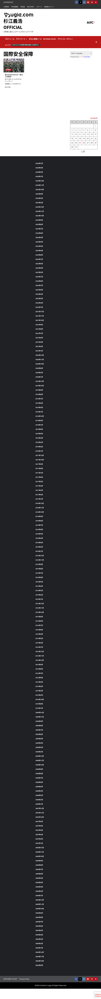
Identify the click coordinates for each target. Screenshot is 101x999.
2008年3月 (39, 795)
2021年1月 (39, 351)
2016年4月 (39, 538)
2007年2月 (39, 839)
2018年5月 (39, 434)
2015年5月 (39, 582)
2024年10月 (40, 216)
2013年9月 (39, 665)
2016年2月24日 (18, 79)
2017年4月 (39, 486)
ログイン (39, 7)
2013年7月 (39, 673)
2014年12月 (40, 603)
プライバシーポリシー (65, 39)
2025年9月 (39, 194)
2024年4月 (39, 242)
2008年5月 (39, 787)
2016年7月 (39, 525)
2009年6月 (39, 734)
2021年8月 (39, 329)
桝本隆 (23, 7)
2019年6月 (39, 403)
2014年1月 (39, 647)
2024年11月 (40, 211)
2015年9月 (39, 564)
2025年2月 (39, 203)
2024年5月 (39, 237)
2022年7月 (39, 285)
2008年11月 (40, 760)
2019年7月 (39, 399)
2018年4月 (39, 438)
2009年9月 (39, 721)
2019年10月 (40, 386)
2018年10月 (40, 416)
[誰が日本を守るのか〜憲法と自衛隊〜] (13, 65)
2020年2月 (39, 373)
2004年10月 (40, 961)
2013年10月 (40, 660)
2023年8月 (39, 255)
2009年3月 (39, 747)
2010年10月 (40, 699)
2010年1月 (39, 708)
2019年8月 (39, 394)
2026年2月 (39, 172)
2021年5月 (39, 338)
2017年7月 (39, 473)
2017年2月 (39, 495)
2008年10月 (40, 765)
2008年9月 (39, 769)
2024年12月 (40, 207)
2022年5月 (39, 290)
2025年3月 (39, 198)
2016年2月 (39, 547)
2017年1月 (39, 499)
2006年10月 (40, 856)
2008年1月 (39, 804)
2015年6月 (39, 577)
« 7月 (83, 151)
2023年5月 (39, 268)
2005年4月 (39, 935)
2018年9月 (39, 420)
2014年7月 (39, 625)
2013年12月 (40, 651)
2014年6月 (39, 630)
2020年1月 (39, 377)
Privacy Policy (24, 979)
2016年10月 (40, 512)
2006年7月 (39, 869)
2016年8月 (39, 521)
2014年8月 (39, 621)
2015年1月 (39, 599)
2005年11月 (40, 904)
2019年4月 (39, 407)
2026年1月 (39, 176)
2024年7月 (39, 229)
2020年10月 (40, 364)
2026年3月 (39, 168)
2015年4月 (39, 586)
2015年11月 (40, 560)
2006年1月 (39, 895)
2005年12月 (40, 900)
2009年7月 (39, 730)
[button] (96, 42)
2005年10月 (40, 909)
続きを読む (8, 87)
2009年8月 (39, 726)
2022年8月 (39, 281)
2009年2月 (39, 752)
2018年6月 (39, 429)
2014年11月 (40, 608)
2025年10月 (40, 189)
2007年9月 (39, 821)
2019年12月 (40, 381)
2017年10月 (40, 460)
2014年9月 (39, 617)
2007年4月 (39, 830)
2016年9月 (39, 516)
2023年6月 (39, 264)
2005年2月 (39, 943)
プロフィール (9, 39)
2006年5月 (39, 878)
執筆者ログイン (49, 7)
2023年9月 (39, 250)
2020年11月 (40, 359)
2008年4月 (39, 791)
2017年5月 (39, 481)
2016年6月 (39, 529)
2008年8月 (39, 773)
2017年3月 (39, 490)
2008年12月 (40, 756)
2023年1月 (39, 277)
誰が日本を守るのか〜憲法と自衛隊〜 (14, 76)
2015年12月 (40, 556)
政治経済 (8, 70)
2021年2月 (39, 346)
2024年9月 (39, 220)
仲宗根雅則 (14, 7)
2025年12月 (40, 181)
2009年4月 (39, 743)
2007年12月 (40, 808)
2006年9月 (39, 861)
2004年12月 (40, 952)
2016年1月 (39, 551)
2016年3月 (39, 542)
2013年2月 (39, 695)
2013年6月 (39, 678)
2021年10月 (40, 320)
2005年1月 (39, 948)
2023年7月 (39, 259)
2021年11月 (40, 316)
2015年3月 (39, 590)
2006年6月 (39, 874)
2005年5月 (39, 930)
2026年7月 (39, 163)
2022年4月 (39, 294)
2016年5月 (39, 534)
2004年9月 (39, 965)
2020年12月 (40, 355)
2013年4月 (39, 686)
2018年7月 (39, 425)
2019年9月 (39, 390)
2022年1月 (39, 307)
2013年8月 (39, 669)
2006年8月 (39, 865)
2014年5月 (39, 634)
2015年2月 (39, 595)
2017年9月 (39, 464)
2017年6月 (39, 477)
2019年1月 (39, 412)
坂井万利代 (30, 7)
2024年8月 (39, 224)
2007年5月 (39, 826)
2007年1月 (39, 843)
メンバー (22, 45)
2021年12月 (40, 311)
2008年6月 (39, 782)
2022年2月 (39, 303)
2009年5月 (39, 739)
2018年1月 (39, 451)
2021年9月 (39, 325)
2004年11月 (40, 956)
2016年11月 (40, 508)
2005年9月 (39, 913)
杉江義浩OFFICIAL (12, 24)
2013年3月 (39, 691)
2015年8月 (39, 569)
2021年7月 (39, 333)
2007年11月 (40, 813)
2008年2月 (39, 800)
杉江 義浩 (9, 79)
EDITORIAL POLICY (49, 39)
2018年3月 (39, 442)
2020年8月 (39, 368)
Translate (86, 57)
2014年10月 (40, 612)
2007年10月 (40, 817)
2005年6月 (39, 926)
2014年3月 (39, 638)
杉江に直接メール (35, 39)
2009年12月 (40, 712)
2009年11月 (40, 717)
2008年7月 (39, 778)
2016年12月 (40, 503)
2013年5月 (39, 682)
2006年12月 (40, 848)
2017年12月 (40, 455)
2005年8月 (39, 917)
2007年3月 (39, 834)
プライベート (20, 39)
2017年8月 (39, 468)
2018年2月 (39, 447)
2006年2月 (39, 891)
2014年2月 (39, 643)
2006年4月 (39, 882)
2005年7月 (39, 922)
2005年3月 (39, 939)
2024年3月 (39, 246)
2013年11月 (40, 656)
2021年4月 (39, 342)
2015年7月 (39, 573)
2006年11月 (40, 852)
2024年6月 (39, 233)
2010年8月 (39, 704)
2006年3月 (39, 887)
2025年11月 (40, 185)
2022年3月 (39, 298)
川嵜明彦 (6, 7)
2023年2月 (39, 272)
